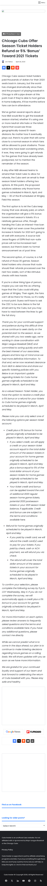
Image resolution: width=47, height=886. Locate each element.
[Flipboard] (17, 67)
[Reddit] (13, 67)
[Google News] (13, 731)
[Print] (32, 741)
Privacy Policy (7, 850)
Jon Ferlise (9, 62)
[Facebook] (4, 67)
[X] (8, 67)
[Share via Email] (28, 741)
